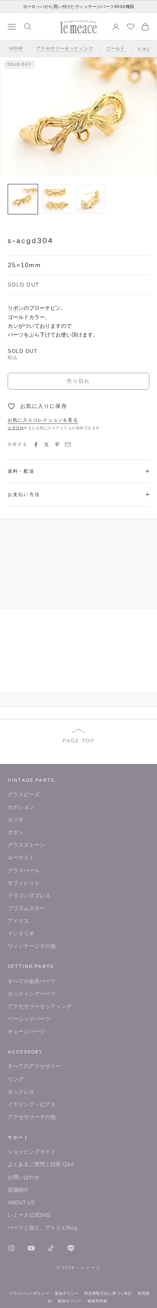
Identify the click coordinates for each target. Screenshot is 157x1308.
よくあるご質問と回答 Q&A (41, 1164)
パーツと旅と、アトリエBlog (42, 1227)
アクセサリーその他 (32, 1117)
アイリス (18, 921)
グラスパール (24, 870)
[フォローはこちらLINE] (71, 1248)
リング (16, 1079)
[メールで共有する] (68, 444)
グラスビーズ (24, 794)
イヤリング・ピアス (32, 1104)
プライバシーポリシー (29, 1293)
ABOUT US (21, 1202)
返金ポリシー (67, 1293)
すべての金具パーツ (32, 981)
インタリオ (21, 933)
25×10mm (24, 265)
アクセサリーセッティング (64, 48)
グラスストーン (26, 845)
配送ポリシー (70, 1301)
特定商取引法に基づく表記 (108, 1293)
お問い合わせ (24, 1177)
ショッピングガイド (32, 1151)
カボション (21, 807)
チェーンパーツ (26, 1031)
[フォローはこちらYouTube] (31, 1248)
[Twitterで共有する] (46, 444)
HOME (16, 48)
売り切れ (78, 381)
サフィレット (24, 883)
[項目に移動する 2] (56, 199)
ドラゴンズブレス (29, 895)
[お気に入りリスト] (131, 27)
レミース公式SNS (29, 1215)
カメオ (16, 819)
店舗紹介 (18, 1190)
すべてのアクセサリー (34, 1066)
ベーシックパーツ (29, 1019)
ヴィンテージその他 (32, 946)
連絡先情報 (97, 1301)
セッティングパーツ (32, 993)
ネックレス (21, 1091)
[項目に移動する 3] (90, 199)
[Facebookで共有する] (36, 444)
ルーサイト (21, 857)
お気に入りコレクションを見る (43, 420)
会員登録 (16, 428)
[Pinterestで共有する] (57, 444)
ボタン (16, 832)
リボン (16, 308)
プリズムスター (26, 908)
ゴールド (115, 48)
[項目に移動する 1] (23, 199)
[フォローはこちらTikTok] (51, 1248)
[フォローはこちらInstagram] (11, 1248)
